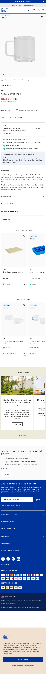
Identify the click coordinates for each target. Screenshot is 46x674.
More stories (23, 435)
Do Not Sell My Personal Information (11, 600)
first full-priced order (30, 149)
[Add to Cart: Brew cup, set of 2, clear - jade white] (25, 354)
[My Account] (29, 10)
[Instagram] (3, 559)
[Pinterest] (13, 559)
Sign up (37, 500)
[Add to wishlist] (42, 17)
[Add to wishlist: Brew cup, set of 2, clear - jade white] (24, 305)
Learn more (5, 468)
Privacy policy (37, 600)
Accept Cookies (23, 659)
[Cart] (38, 10)
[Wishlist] (33, 10)
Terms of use (27, 600)
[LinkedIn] (18, 559)
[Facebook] (8, 559)
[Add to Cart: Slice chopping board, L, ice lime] (25, 285)
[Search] (24, 10)
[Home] (2, 80)
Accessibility (13, 603)
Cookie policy (5, 603)
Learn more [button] (7, 134)
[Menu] (43, 10)
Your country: (5, 505)
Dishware (16, 80)
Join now (6, 474)
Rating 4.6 (28, 1)
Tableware (8, 80)
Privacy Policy (8, 653)
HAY (2, 90)
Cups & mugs (26, 80)
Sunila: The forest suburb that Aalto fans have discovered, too (17, 402)
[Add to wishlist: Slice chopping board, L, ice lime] (24, 235)
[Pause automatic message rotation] (43, 1)
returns (17, 146)
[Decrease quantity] (2, 117)
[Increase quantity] (10, 117)
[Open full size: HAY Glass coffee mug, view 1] (23, 45)
